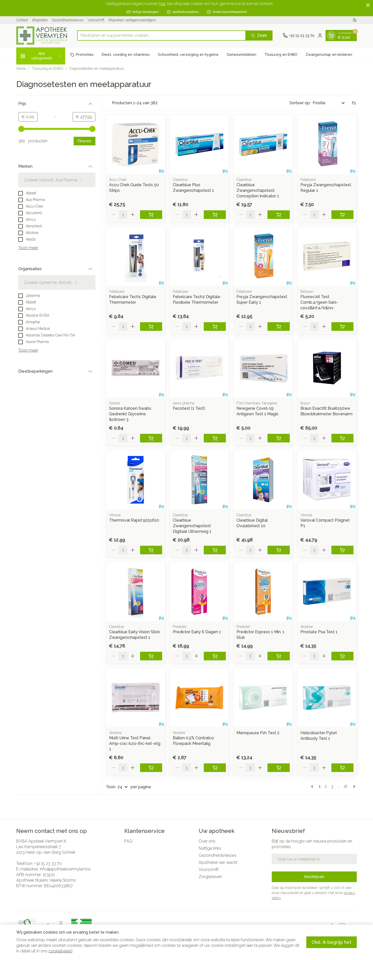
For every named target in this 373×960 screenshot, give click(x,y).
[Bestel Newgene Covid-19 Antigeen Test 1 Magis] (278, 438)
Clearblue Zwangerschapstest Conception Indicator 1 (257, 190)
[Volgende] (353, 786)
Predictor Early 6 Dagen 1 (197, 631)
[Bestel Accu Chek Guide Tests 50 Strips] (151, 214)
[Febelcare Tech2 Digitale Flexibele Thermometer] (199, 256)
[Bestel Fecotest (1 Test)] (215, 438)
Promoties (85, 55)
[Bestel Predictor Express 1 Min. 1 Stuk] (278, 656)
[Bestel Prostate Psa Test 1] (342, 656)
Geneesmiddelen (241, 55)
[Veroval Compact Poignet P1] (327, 479)
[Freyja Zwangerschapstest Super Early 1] (263, 256)
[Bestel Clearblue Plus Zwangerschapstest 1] (215, 214)
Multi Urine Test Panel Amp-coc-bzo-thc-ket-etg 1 (134, 743)
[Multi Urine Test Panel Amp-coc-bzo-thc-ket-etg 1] (135, 697)
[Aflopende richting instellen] (354, 103)
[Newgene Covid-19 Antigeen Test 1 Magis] (263, 368)
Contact (22, 20)
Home (21, 68)
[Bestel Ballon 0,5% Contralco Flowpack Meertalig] (215, 767)
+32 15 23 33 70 (48, 863)
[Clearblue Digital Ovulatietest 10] (263, 479)
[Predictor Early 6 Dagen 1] (199, 591)
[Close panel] (368, 5)
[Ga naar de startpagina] (41, 35)
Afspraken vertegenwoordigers (132, 20)
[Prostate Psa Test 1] (327, 591)
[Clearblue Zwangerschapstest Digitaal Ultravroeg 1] (199, 479)
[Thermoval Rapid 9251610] (135, 479)
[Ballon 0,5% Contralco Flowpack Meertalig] (199, 697)
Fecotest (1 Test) (189, 408)
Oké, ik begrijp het (331, 942)
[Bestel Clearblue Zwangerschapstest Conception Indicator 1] (278, 214)
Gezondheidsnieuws (67, 20)
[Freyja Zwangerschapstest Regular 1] (327, 144)
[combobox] (161, 35)
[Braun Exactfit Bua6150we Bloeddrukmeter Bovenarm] (327, 368)
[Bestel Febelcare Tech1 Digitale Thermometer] (151, 326)
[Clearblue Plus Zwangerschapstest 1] (199, 144)
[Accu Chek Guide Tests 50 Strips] (135, 144)
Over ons (207, 841)
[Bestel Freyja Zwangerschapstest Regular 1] (342, 214)
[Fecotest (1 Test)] (199, 368)
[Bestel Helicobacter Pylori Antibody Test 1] (342, 767)
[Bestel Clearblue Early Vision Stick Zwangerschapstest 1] (151, 656)
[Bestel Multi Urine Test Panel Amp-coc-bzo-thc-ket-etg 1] (151, 767)
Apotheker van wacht (218, 862)
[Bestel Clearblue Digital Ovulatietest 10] (278, 550)
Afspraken (40, 20)
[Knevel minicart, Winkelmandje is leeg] (331, 35)
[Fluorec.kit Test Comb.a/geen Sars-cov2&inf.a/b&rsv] (327, 256)
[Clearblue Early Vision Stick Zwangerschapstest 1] (135, 591)
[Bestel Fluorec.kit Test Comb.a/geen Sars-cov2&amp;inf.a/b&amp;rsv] (342, 326)
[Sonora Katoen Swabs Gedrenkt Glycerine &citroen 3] (135, 368)
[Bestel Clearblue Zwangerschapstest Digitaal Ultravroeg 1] (215, 550)
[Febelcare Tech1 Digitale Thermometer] (135, 256)
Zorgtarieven (210, 876)
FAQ (128, 841)
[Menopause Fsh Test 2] (263, 697)
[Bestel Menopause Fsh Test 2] (278, 767)
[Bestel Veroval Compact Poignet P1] (342, 550)
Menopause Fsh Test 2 (257, 732)
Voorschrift (96, 20)
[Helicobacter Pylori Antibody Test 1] (327, 697)
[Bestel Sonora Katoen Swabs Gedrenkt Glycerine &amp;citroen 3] (151, 438)
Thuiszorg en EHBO (280, 55)
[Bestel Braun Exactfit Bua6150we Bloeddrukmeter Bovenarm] (342, 438)
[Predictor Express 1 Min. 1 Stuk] (263, 591)
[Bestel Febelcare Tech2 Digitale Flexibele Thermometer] (215, 326)
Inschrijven (314, 876)
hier (162, 3)
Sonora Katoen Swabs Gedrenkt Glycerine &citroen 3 (130, 414)
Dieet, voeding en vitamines (126, 55)
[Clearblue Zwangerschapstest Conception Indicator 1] (263, 144)
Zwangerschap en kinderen (329, 55)
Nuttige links (210, 848)
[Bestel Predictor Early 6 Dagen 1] (215, 656)
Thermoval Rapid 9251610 (134, 520)
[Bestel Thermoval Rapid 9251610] (151, 550)
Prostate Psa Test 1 (318, 631)
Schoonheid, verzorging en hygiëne (188, 55)
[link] (313, 786)
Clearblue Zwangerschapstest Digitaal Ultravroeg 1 (192, 526)
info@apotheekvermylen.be (65, 869)
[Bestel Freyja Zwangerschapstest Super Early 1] (278, 326)
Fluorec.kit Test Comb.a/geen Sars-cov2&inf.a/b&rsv (319, 302)
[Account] (320, 35)
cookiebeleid (60, 951)
